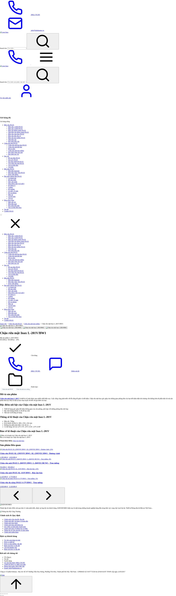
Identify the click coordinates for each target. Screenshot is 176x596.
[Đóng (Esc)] (7, 593)
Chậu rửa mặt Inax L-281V (9, 398)
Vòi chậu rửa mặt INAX (16, 163)
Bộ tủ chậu (11, 149)
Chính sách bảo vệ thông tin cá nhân (16, 528)
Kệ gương (11, 189)
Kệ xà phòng (12, 193)
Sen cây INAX (13, 160)
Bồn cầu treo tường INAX (16, 138)
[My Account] (26, 98)
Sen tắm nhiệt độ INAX (16, 162)
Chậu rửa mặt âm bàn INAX (17, 145)
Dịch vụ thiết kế (9, 542)
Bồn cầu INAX (9, 125)
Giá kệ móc (12, 196)
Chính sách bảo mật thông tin (13, 525)
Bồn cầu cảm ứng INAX (16, 134)
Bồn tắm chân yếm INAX (16, 173)
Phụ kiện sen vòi (13, 154)
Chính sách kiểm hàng (11, 532)
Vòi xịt (10, 198)
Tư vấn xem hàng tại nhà (12, 540)
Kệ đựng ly (11, 185)
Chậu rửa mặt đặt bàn (15, 147)
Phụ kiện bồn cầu (13, 141)
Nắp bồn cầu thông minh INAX (18, 132)
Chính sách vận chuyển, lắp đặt (14, 519)
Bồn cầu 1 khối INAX (15, 127)
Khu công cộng (9, 200)
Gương (10, 187)
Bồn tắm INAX (9, 169)
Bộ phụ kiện (12, 180)
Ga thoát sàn (12, 178)
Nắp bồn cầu (12, 140)
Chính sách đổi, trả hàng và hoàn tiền (16, 521)
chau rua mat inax (18, 441)
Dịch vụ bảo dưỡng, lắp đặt (13, 544)
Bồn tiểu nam (12, 204)
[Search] (43, 41)
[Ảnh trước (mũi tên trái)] (1, 595)
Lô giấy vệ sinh (13, 191)
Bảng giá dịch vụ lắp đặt (12, 546)
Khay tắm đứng (13, 174)
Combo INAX (8, 211)
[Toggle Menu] (46, 64)
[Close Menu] (15, 230)
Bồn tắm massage (13, 171)
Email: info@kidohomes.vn (13, 568)
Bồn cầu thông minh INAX (17, 130)
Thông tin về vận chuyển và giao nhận (16, 530)
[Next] (49, 496)
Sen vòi (6, 156)
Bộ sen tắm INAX (14, 158)
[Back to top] (16, 584)
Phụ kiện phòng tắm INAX (13, 176)
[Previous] (16, 496)
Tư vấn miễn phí (5, 98)
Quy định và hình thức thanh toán (15, 527)
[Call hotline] (15, 64)
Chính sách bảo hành (11, 523)
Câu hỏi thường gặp (10, 547)
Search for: (3, 48)
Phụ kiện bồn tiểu (13, 206)
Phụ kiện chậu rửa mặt (15, 152)
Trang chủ (3, 324)
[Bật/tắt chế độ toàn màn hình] (3, 593)
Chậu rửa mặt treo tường (16, 151)
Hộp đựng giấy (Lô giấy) (16, 184)
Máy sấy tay (12, 202)
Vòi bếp (10, 167)
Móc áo (10, 195)
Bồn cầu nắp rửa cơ (14, 136)
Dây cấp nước (12, 182)
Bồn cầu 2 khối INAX (15, 128)
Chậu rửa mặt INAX (10, 143)
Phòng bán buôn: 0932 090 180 (14, 566)
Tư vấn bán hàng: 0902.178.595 (14, 563)
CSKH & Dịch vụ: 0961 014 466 (15, 564)
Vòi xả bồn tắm (13, 165)
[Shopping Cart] (15, 114)
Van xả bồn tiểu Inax (14, 207)
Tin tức (6, 209)
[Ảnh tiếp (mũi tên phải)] (3, 595)
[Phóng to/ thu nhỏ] (1, 593)
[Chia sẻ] (5, 593)
